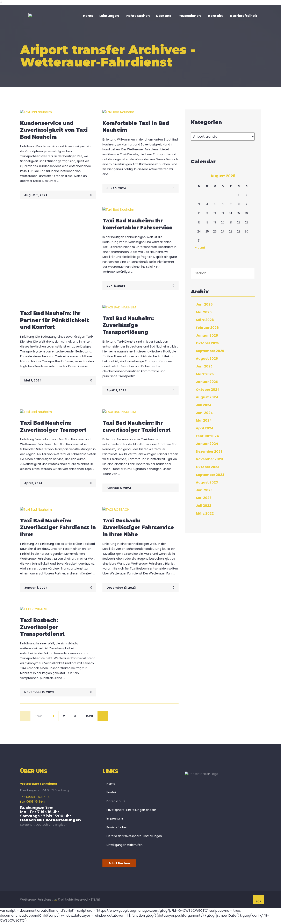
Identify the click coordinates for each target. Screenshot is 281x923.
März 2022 (205, 513)
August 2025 (207, 358)
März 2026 (205, 319)
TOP (258, 901)
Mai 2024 (204, 420)
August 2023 (207, 482)
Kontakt (112, 792)
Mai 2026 (204, 312)
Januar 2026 (207, 335)
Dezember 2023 (209, 451)
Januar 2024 (207, 443)
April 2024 (204, 428)
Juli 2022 (203, 505)
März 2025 (205, 374)
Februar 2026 (207, 327)
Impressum (115, 818)
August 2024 (207, 397)
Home (111, 784)
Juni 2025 (204, 366)
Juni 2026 (204, 304)
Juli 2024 (203, 405)
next (89, 716)
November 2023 (209, 459)
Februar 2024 (207, 436)
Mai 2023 (203, 497)
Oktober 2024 (207, 389)
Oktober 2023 (207, 467)
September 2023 (210, 474)
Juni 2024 (204, 412)
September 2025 (210, 350)
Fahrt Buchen (119, 863)
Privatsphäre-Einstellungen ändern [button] (131, 810)
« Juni (200, 247)
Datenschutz (116, 801)
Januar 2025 (207, 381)
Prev (38, 716)
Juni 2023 (204, 490)
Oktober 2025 (207, 343)
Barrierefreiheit (117, 827)
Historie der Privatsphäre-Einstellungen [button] (134, 836)
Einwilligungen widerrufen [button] (125, 845)
